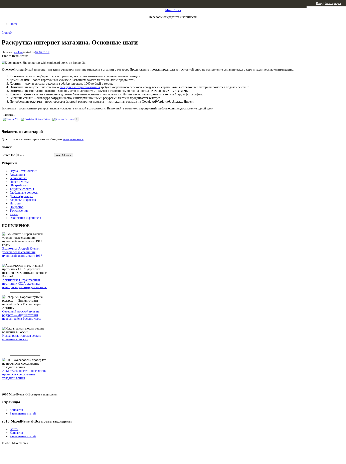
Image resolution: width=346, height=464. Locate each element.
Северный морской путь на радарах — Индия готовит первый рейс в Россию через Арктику (21, 317)
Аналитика (17, 174)
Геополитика (18, 178)
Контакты (16, 409)
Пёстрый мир (19, 185)
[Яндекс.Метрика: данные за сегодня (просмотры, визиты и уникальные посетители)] (33, 450)
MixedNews (173, 10)
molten (18, 52)
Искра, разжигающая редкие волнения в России (21, 337)
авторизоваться (73, 139)
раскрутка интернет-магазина (79, 87)
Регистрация (333, 3)
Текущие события (22, 189)
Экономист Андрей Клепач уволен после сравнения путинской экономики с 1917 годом (22, 254)
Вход (319, 3)
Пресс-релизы (19, 181)
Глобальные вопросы (24, 192)
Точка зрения (19, 210)
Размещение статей (23, 413)
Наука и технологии (23, 171)
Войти (14, 429)
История (15, 203)
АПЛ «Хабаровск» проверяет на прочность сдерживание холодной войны (24, 374)
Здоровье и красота (23, 199)
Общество (16, 207)
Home (13, 23)
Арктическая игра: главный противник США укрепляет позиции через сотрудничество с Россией (24, 285)
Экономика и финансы (25, 217)
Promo (6, 32)
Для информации (21, 196)
